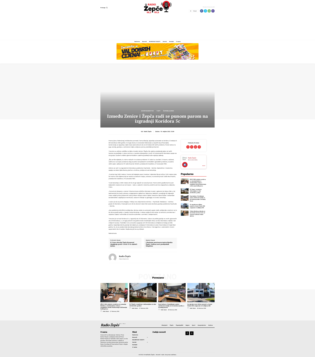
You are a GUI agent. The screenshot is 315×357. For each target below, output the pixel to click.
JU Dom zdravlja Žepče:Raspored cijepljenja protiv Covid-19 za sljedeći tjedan (123, 244)
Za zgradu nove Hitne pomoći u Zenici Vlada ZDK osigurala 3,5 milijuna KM (197, 206)
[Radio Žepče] (112, 257)
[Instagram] (192, 333)
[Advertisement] (157, 27)
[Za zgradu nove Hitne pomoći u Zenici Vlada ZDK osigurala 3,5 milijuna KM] (184, 206)
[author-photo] (101, 311)
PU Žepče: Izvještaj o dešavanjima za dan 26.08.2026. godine (196, 191)
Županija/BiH (168, 111)
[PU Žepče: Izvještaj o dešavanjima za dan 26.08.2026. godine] (184, 191)
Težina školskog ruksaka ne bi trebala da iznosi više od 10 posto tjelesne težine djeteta (197, 213)
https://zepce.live (124, 259)
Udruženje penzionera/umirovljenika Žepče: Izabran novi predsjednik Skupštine (159, 244)
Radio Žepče (148, 131)
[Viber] (213, 11)
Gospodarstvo (147, 111)
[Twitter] (205, 11)
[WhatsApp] (209, 11)
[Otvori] (185, 164)
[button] (104, 7)
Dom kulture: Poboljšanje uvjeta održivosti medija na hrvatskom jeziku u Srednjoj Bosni (197, 198)
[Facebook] (201, 11)
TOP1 (158, 111)
